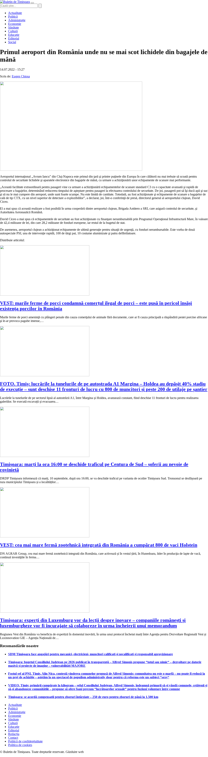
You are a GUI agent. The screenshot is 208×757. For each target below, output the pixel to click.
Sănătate (13, 27)
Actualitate (15, 13)
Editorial (13, 38)
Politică (13, 16)
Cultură (13, 31)
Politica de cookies (20, 745)
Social (12, 42)
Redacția (13, 734)
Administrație (16, 20)
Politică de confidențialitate (25, 741)
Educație (13, 34)
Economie (14, 24)
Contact (13, 737)
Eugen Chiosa (21, 76)
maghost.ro (92, 752)
